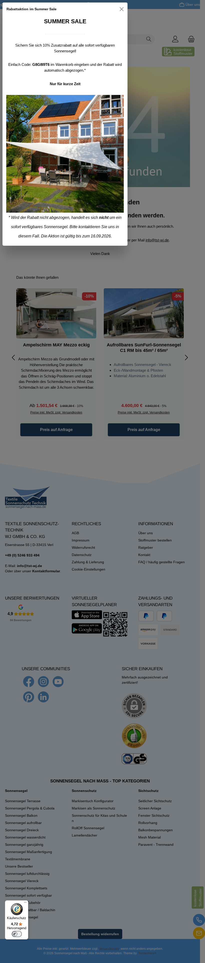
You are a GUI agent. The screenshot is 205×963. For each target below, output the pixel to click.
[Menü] (25, 903)
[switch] (17, 934)
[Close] (122, 9)
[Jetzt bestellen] (65, 154)
